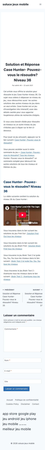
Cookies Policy (12, 404)
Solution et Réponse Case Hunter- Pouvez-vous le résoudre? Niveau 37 (33, 297)
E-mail (8, 371)
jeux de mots (22, 424)
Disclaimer (25, 404)
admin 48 (18, 85)
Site (6, 381)
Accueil (10, 400)
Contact (35, 404)
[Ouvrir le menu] (40, 4)
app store (10, 414)
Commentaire (11, 329)
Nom (7, 360)
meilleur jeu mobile (17, 429)
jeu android (11, 419)
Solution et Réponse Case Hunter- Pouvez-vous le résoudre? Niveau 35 (11, 297)
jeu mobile (10, 424)
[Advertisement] (22, 38)
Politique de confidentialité (26, 400)
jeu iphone (28, 419)
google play (27, 414)
